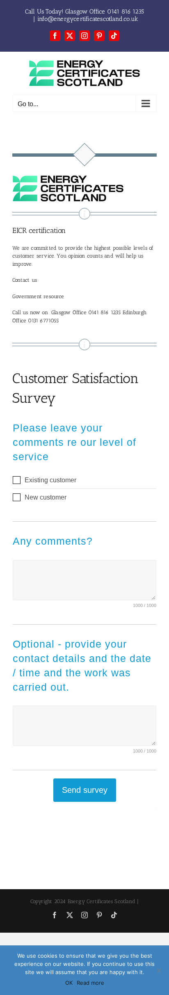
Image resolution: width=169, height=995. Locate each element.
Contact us (24, 280)
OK (69, 982)
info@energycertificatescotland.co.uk (87, 19)
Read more (90, 982)
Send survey (84, 789)
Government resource (38, 296)
